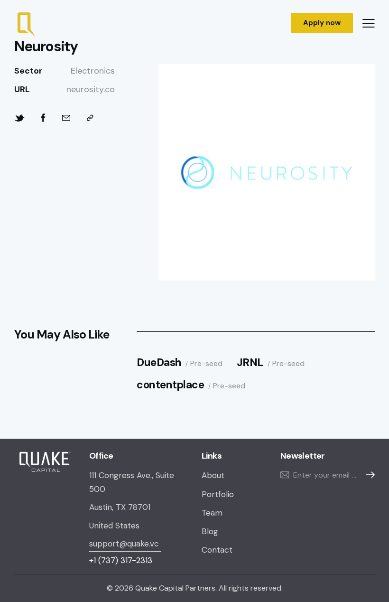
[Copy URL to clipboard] (90, 118)
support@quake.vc (125, 543)
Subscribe (368, 475)
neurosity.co (90, 89)
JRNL (250, 363)
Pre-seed (206, 363)
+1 (120, 560)
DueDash (159, 363)
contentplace (170, 385)
